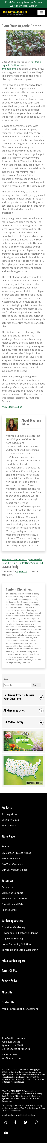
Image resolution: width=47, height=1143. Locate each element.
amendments (9, 68)
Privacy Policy (9, 980)
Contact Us (8, 1002)
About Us (7, 992)
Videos (5, 846)
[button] (23, 697)
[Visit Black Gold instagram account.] (5, 1122)
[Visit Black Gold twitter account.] (26, 1122)
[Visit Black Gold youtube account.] (6, 1133)
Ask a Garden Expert (13, 961)
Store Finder (9, 836)
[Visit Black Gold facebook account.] (15, 1122)
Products (7, 808)
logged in (21, 571)
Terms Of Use (9, 970)
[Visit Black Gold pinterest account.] (36, 1122)
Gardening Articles (12, 921)
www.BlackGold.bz (12, 406)
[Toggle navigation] (41, 12)
